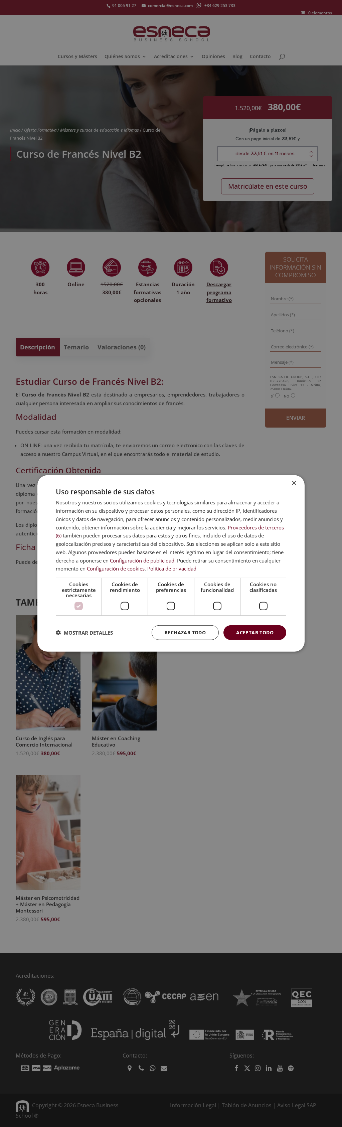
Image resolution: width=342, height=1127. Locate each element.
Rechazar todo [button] (185, 632)
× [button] (293, 483)
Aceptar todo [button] (255, 632)
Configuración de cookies (116, 568)
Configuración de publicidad (142, 560)
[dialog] (171, 563)
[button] (84, 632)
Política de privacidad (171, 568)
